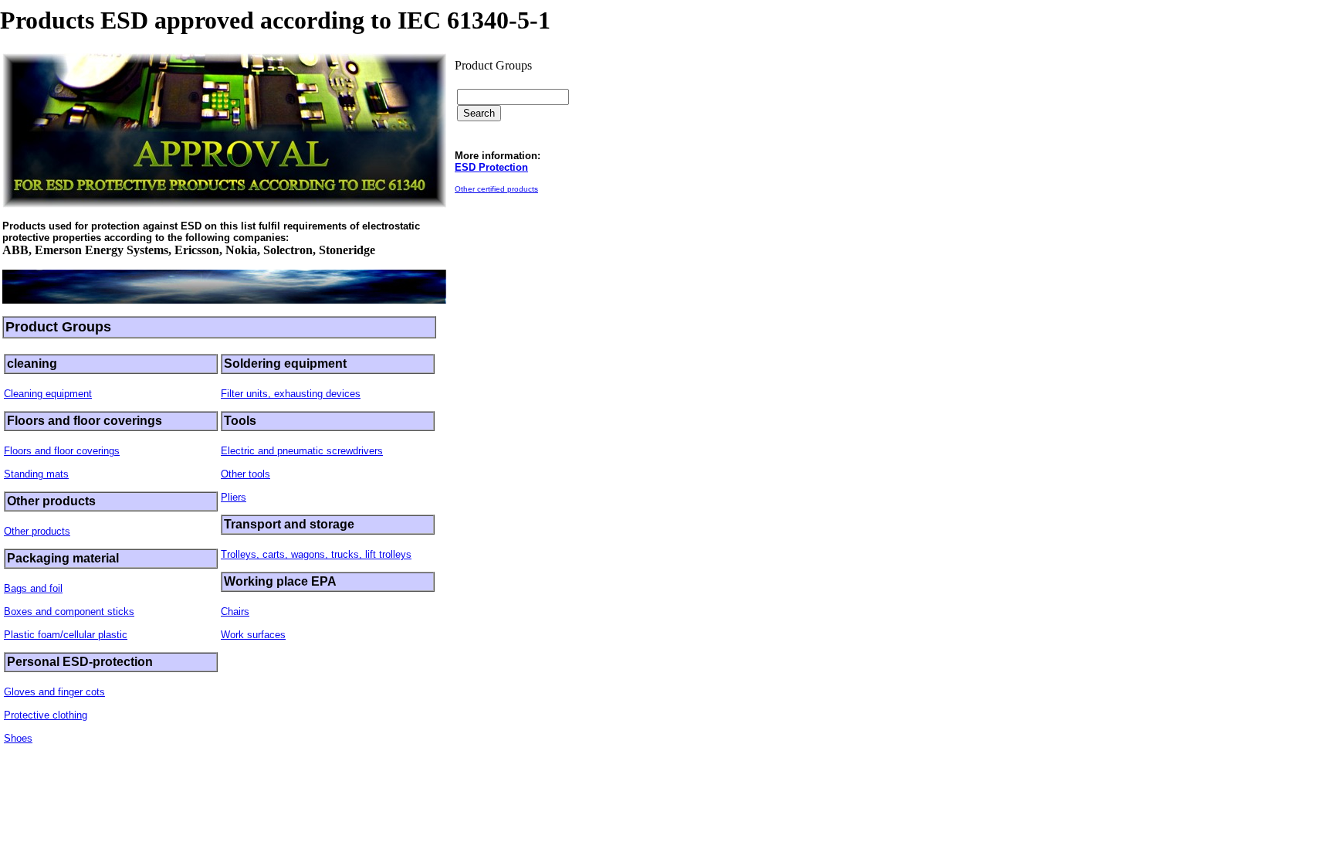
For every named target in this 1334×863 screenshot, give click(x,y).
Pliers (233, 497)
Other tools (245, 474)
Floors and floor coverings (62, 451)
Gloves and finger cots (54, 692)
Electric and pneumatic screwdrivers (302, 451)
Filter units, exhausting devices (291, 393)
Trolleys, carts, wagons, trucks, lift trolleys (316, 554)
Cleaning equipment (48, 393)
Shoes (18, 738)
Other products (37, 531)
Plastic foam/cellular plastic (65, 634)
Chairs (235, 611)
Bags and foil (33, 588)
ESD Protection (491, 167)
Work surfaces (253, 634)
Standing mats (36, 474)
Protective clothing (45, 715)
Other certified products (496, 189)
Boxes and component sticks (69, 611)
